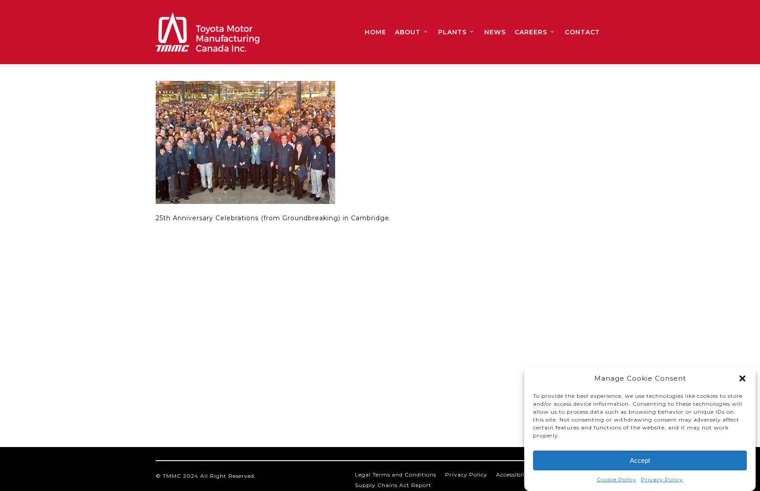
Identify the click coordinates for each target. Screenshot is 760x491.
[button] (742, 378)
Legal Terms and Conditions (395, 474)
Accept (640, 460)
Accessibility (514, 474)
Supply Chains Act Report (393, 485)
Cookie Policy (616, 479)
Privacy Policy (662, 479)
